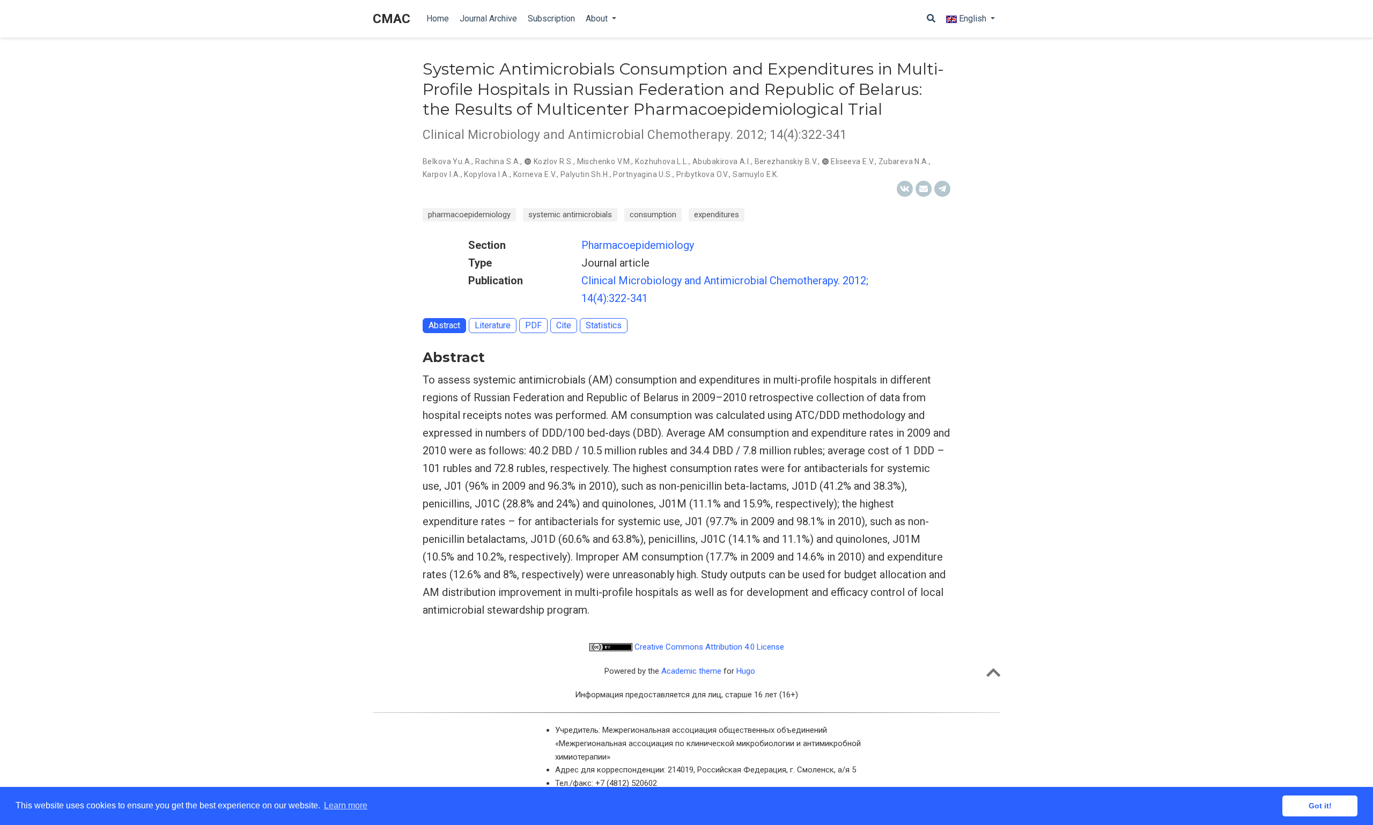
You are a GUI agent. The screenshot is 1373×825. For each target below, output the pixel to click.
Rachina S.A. (497, 161)
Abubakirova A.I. (721, 161)
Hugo (745, 671)
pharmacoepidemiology (469, 214)
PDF (533, 325)
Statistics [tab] (604, 325)
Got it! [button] (1320, 805)
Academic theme (691, 671)
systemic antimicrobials (570, 214)
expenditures (716, 214)
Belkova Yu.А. (447, 161)
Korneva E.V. (535, 174)
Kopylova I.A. (486, 174)
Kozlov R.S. (553, 161)
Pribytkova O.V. (702, 174)
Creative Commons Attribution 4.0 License (708, 647)
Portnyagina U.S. (643, 174)
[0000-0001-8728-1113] (529, 161)
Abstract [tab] (444, 325)
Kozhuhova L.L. (662, 161)
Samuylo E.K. (756, 174)
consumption (653, 214)
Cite (563, 325)
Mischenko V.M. (604, 161)
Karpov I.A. (442, 174)
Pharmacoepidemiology (637, 245)
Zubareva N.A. (904, 161)
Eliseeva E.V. (852, 161)
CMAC (391, 18)
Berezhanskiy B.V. (786, 161)
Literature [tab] (493, 325)
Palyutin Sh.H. (585, 174)
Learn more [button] (345, 805)
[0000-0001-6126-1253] (826, 161)
